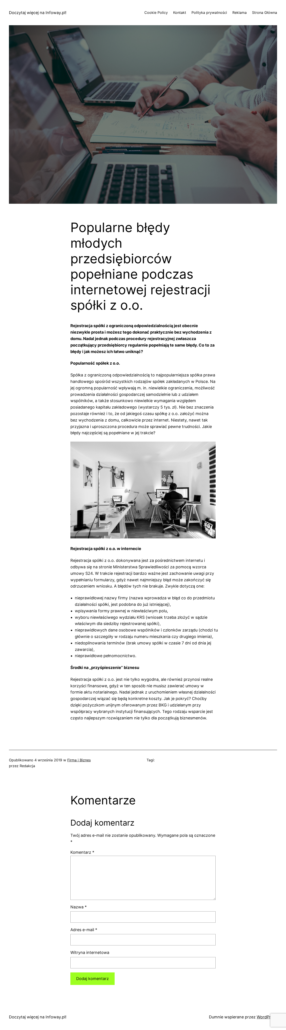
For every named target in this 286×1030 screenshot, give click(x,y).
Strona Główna (264, 12)
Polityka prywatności (209, 12)
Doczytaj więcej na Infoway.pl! (37, 12)
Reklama (239, 12)
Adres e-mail (83, 929)
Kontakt (179, 12)
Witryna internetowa (89, 952)
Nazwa (78, 907)
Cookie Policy (156, 12)
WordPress (267, 1017)
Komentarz (82, 852)
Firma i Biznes (79, 760)
